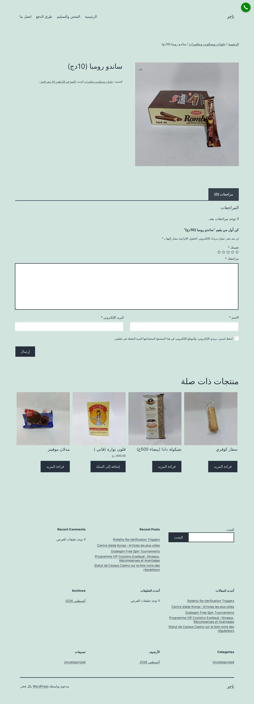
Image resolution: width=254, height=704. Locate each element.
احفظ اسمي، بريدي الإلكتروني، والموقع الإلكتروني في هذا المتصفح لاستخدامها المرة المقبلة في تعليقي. (173, 338)
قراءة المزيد (223, 466)
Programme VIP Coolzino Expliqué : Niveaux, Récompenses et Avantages (127, 558)
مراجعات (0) (223, 194)
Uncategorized (223, 662)
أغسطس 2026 (75, 601)
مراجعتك (232, 258)
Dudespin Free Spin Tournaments (135, 551)
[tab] (223, 194)
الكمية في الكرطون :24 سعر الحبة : (57, 81)
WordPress (41, 686)
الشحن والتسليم (68, 17)
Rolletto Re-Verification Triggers (136, 539)
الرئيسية (91, 17)
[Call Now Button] (246, 7)
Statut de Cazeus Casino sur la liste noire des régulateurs (127, 567)
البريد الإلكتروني (112, 317)
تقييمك (233, 247)
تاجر (230, 16)
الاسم (234, 317)
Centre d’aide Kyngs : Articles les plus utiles (128, 545)
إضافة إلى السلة (108, 466)
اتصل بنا (26, 17)
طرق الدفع (44, 17)
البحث (230, 529)
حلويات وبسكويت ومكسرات (207, 44)
